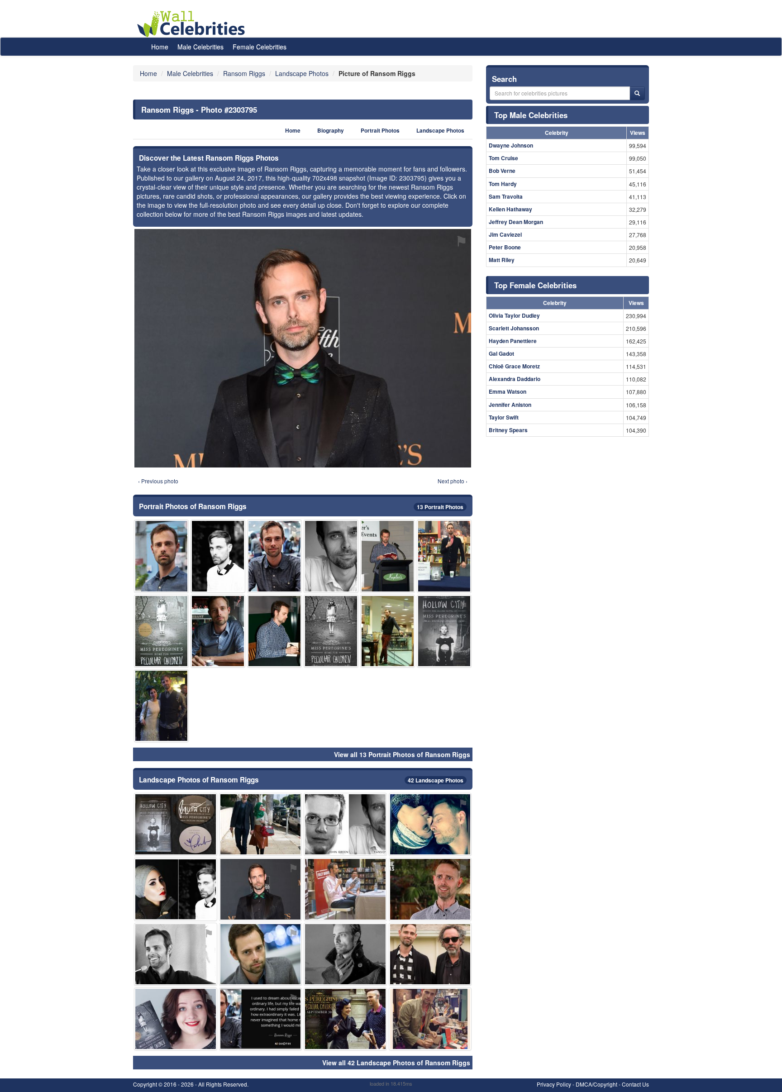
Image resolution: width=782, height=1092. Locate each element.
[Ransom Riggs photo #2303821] (175, 889)
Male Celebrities (200, 46)
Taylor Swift (504, 417)
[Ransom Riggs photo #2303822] (387, 631)
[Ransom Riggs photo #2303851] (161, 705)
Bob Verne (502, 171)
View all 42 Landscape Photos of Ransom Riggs (396, 1062)
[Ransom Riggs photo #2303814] (274, 631)
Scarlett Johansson (514, 328)
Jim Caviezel (505, 234)
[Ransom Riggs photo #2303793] (218, 631)
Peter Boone (505, 247)
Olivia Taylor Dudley (514, 315)
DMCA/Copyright (596, 1084)
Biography (330, 130)
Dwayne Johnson (511, 145)
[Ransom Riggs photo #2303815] (260, 1018)
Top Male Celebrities (530, 115)
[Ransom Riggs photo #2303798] (345, 954)
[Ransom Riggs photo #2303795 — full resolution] (302, 348)
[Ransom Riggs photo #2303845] (260, 824)
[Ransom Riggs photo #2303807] (345, 889)
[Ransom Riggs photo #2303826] (345, 824)
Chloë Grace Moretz (514, 366)
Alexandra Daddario (514, 379)
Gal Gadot (501, 353)
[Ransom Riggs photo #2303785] (218, 556)
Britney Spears (508, 430)
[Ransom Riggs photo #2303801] (430, 889)
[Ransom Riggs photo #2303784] (274, 556)
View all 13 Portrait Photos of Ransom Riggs (402, 754)
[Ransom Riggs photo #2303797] (260, 954)
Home (159, 46)
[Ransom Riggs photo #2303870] (175, 824)
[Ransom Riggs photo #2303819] (430, 824)
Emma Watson (507, 391)
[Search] (637, 93)
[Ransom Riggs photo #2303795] (260, 889)
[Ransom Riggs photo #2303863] (161, 631)
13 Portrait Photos (440, 507)
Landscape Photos (440, 130)
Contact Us (635, 1084)
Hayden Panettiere (513, 341)
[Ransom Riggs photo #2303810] (175, 954)
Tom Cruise (503, 158)
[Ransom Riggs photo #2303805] (430, 1018)
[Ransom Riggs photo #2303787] (161, 556)
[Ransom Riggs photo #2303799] (430, 954)
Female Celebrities (259, 46)
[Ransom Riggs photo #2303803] (444, 556)
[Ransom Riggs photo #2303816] (345, 1018)
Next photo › (452, 481)
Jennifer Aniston (510, 405)
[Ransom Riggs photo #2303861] (387, 556)
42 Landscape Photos (435, 780)
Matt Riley (502, 260)
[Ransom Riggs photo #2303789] (331, 556)
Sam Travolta (506, 196)
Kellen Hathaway (510, 209)
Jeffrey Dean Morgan (516, 222)
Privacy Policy (554, 1084)
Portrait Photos (380, 130)
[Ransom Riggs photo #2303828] (331, 631)
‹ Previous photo (158, 481)
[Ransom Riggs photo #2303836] (444, 631)
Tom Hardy (503, 184)
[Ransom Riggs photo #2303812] (175, 1018)
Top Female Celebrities (535, 285)
